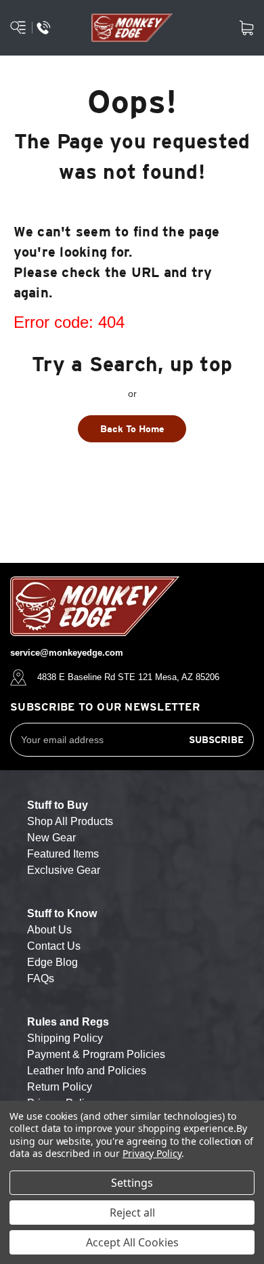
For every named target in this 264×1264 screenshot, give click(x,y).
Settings (132, 1182)
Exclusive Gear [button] (63, 870)
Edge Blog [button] (52, 962)
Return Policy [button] (59, 1087)
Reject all (132, 1212)
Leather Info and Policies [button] (86, 1070)
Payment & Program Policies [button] (96, 1054)
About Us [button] (49, 929)
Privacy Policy (152, 1153)
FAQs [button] (40, 978)
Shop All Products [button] (70, 821)
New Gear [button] (51, 837)
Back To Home (132, 428)
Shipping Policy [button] (65, 1038)
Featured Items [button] (63, 854)
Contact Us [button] (54, 946)
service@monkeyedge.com (66, 653)
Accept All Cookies (132, 1242)
